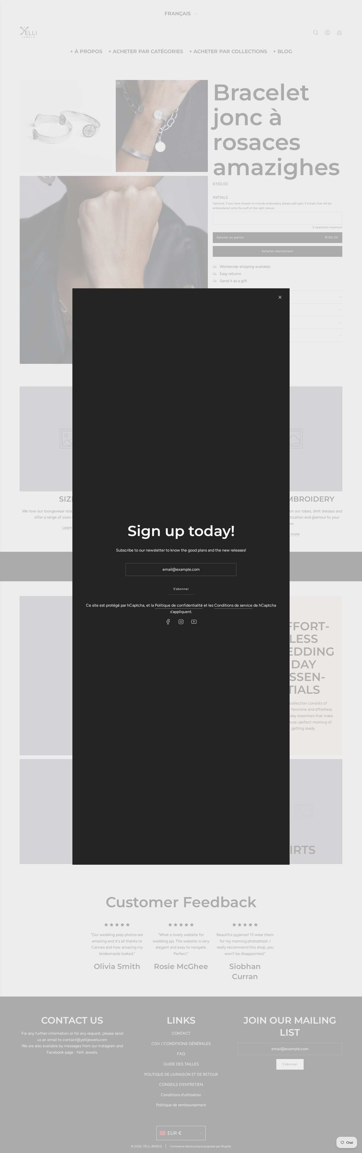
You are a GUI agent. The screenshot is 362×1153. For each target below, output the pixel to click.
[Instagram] (181, 622)
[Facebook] (168, 622)
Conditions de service (233, 605)
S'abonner (181, 589)
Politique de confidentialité (179, 605)
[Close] (280, 297)
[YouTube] (194, 622)
